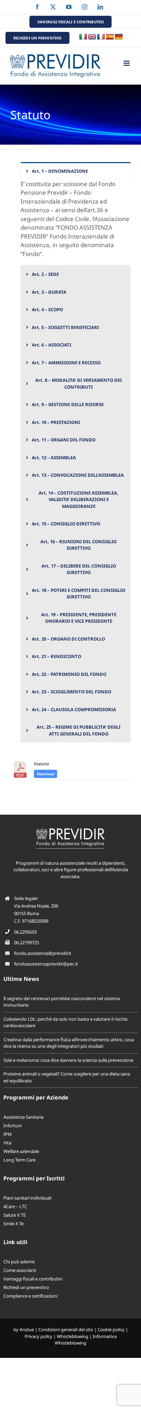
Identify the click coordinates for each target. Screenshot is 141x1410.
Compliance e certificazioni (30, 1296)
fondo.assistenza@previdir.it (42, 953)
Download (45, 773)
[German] (119, 37)
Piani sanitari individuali (27, 1198)
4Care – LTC (15, 1206)
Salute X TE (14, 1215)
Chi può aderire (19, 1262)
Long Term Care (19, 1160)
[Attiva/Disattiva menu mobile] (127, 63)
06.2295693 (25, 932)
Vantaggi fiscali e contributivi (32, 1279)
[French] (101, 37)
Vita (7, 1143)
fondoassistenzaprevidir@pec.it (46, 964)
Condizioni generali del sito (65, 1329)
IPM (7, 1134)
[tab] (75, 171)
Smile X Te (13, 1223)
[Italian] (83, 37)
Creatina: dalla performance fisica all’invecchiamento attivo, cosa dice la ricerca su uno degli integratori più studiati (68, 1042)
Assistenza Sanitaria (23, 1117)
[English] (92, 37)
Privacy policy (38, 1336)
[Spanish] (110, 37)
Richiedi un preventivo (26, 1287)
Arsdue (27, 1329)
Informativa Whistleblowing (86, 1339)
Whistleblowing (72, 1336)
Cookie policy (111, 1329)
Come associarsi (19, 1270)
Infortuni (12, 1125)
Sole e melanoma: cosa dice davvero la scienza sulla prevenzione (68, 1060)
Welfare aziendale (21, 1151)
